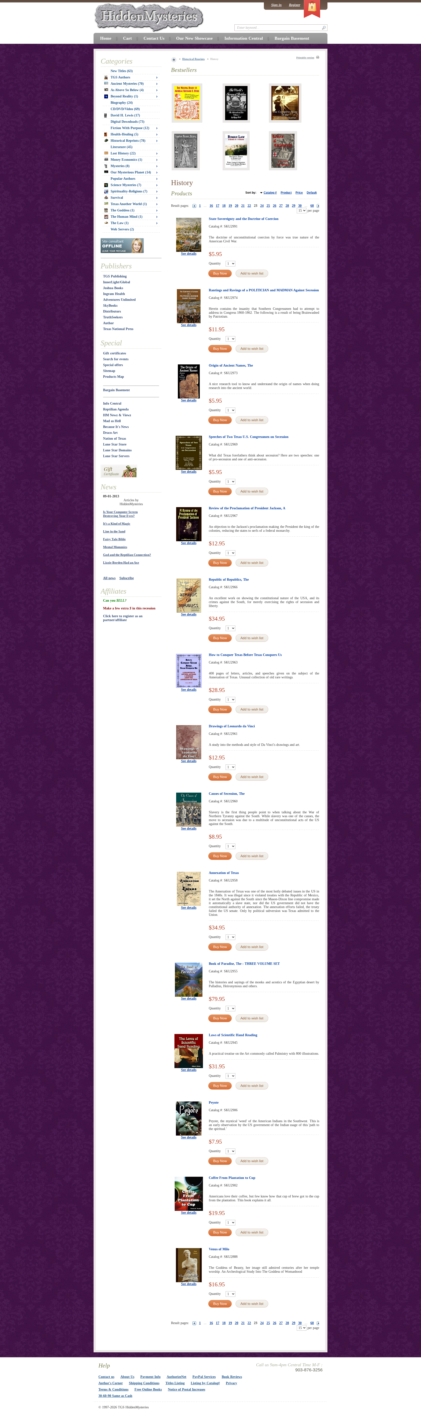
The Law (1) (120, 223)
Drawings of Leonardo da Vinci (232, 726)
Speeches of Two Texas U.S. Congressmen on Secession (248, 437)
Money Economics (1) (126, 159)
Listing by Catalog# (205, 1383)
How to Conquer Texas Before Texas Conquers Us (245, 655)
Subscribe (126, 578)
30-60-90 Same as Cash (115, 1396)
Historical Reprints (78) (128, 140)
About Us (127, 1377)
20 (236, 206)
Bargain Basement (116, 390)
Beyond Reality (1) (124, 96)
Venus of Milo (219, 1249)
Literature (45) (122, 147)
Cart (127, 38)
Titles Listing (175, 1383)
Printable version (305, 57)
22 (249, 206)
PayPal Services (204, 1377)
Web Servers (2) (122, 229)
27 (281, 206)
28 (287, 206)
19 (230, 206)
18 (224, 206)
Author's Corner (110, 1383)
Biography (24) (122, 102)
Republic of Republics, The (229, 579)
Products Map (113, 377)
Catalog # (270, 192)
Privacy (231, 1383)
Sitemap (109, 371)
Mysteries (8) (120, 166)
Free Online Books (148, 1389)
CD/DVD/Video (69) (125, 109)
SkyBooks (110, 305)
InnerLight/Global (116, 282)
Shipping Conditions (144, 1383)
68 (312, 206)
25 (268, 206)
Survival (117, 197)
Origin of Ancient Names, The (231, 365)
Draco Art (110, 433)
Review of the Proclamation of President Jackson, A (247, 508)
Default (312, 192)
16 (211, 206)
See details (188, 254)
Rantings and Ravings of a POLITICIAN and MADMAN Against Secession (264, 290)
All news (109, 578)
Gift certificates (114, 353)
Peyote (214, 1102)
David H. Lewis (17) (125, 115)
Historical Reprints (193, 58)
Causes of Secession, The (227, 794)
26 (274, 206)
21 (243, 206)
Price (299, 192)
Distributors (112, 311)
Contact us (106, 1377)
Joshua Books (113, 288)
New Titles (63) (122, 71)
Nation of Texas (114, 438)
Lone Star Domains (117, 450)
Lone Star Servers (116, 456)
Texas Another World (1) (129, 204)
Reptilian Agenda (116, 409)
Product (286, 192)
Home (105, 38)
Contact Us (154, 38)
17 (217, 206)
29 (293, 206)
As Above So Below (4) (127, 90)
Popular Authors (123, 178)
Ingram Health (114, 294)
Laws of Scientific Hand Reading (233, 1035)
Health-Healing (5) (124, 134)
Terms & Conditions (113, 1389)
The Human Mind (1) (127, 216)
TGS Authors (120, 77)
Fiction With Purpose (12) (130, 128)
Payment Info (150, 1377)
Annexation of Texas (224, 873)
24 (262, 206)
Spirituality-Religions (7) (129, 191)
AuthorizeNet (176, 1377)
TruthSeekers (113, 317)
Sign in (276, 5)
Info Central (112, 403)
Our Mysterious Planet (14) (131, 172)
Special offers (113, 365)
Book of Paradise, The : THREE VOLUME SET (244, 964)
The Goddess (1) (122, 210)
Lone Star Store (114, 444)
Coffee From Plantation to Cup (232, 1178)
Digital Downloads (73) (127, 121)
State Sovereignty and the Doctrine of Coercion (243, 219)
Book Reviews (232, 1377)
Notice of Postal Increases (186, 1389)
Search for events (115, 359)
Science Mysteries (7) (126, 185)
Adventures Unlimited (119, 300)
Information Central (243, 38)
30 (300, 206)
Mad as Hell (112, 421)
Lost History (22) (123, 153)
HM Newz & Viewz (117, 415)
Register (294, 5)
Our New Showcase (194, 38)
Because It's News (116, 427)
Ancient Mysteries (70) (127, 83)
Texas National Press (118, 329)
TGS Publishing (115, 276)
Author (108, 323)
